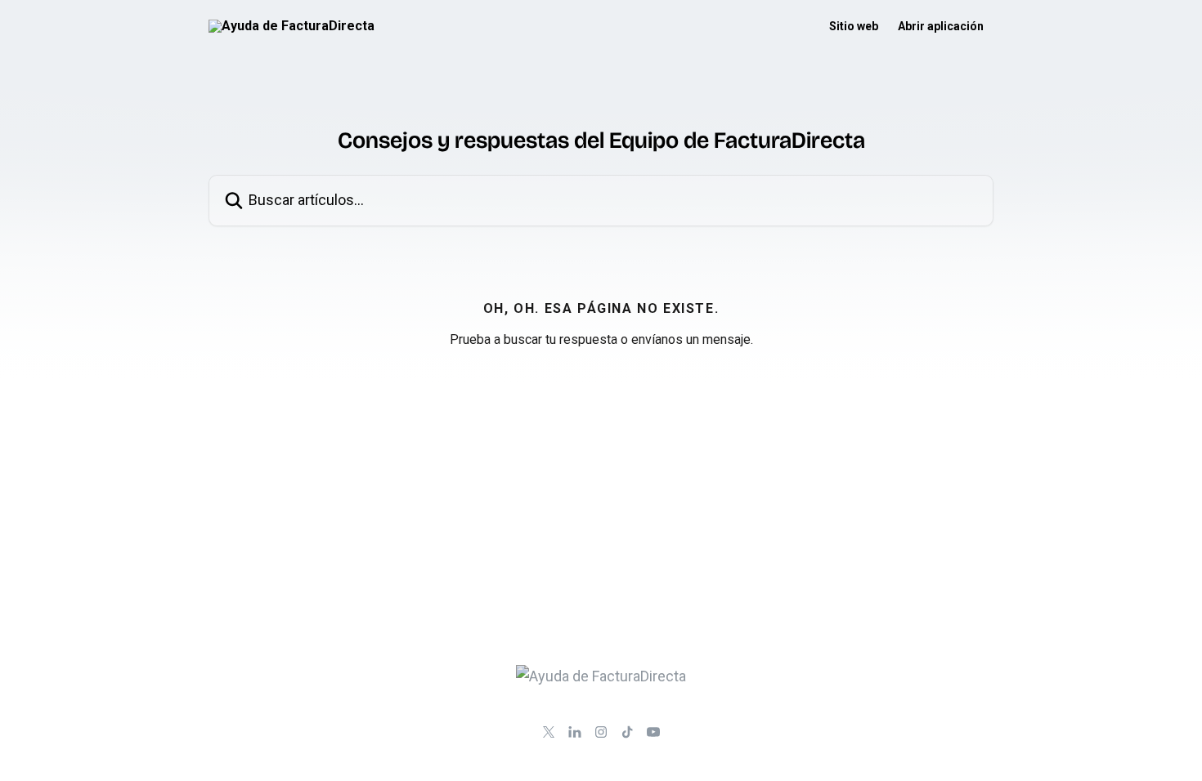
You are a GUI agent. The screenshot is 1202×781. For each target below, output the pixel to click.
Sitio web (853, 26)
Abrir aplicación (941, 26)
